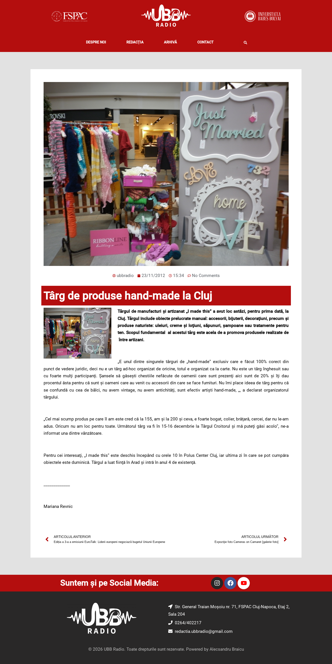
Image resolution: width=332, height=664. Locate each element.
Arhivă (170, 42)
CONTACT (205, 42)
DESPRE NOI (96, 42)
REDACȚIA (135, 42)
